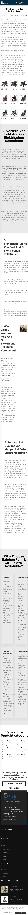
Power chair (11, 749)
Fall (4, 845)
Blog (4, 859)
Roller (4, 876)
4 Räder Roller (11, 742)
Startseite (5, 835)
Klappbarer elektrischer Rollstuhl (24, 750)
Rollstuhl (5, 873)
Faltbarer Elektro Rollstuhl (4, 757)
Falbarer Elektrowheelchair (11, 756)
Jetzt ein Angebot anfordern (14, 784)
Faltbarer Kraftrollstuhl (18, 749)
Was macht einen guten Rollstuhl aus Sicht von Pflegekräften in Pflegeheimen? (16, 890)
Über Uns (5, 842)
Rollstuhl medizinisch (18, 756)
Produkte (5, 838)
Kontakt (5, 856)
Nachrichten (6, 849)
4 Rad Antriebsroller (24, 742)
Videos (5, 852)
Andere (5, 869)
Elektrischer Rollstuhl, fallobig (4, 743)
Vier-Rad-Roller (17, 743)
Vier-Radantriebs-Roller (4, 750)
